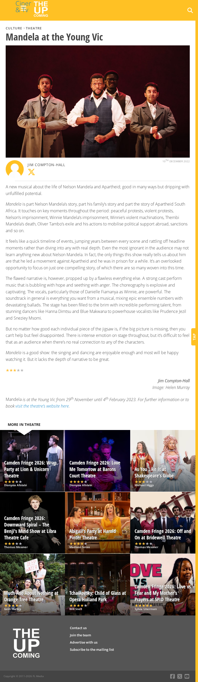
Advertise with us (83, 642)
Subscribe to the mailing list (92, 649)
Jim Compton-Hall (46, 164)
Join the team (80, 635)
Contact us (78, 628)
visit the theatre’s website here (42, 406)
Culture (14, 28)
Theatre (34, 28)
